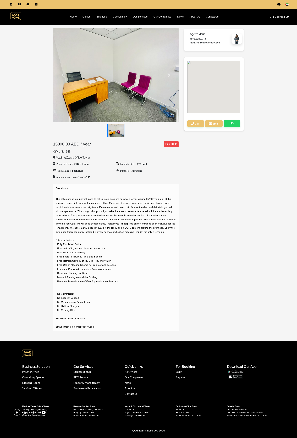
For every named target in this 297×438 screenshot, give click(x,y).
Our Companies (162, 16)
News (180, 16)
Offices (86, 16)
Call (197, 123)
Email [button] (216, 123)
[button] (62, 75)
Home (73, 16)
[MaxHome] (14, 16)
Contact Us (212, 16)
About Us (195, 16)
